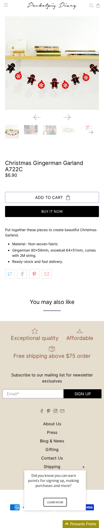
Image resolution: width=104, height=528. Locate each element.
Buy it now (52, 211)
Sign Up (82, 393)
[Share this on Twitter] (10, 274)
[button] (61, 524)
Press (52, 432)
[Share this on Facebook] (22, 274)
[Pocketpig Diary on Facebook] (42, 411)
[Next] (67, 117)
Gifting (52, 449)
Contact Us (52, 458)
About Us (52, 423)
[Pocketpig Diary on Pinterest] (48, 411)
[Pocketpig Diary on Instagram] (55, 411)
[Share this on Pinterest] (34, 274)
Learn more (55, 502)
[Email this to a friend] (46, 274)
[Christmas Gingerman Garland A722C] (52, 63)
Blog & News (52, 440)
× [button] (84, 467)
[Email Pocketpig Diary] (62, 411)
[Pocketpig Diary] (52, 6)
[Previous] (37, 117)
